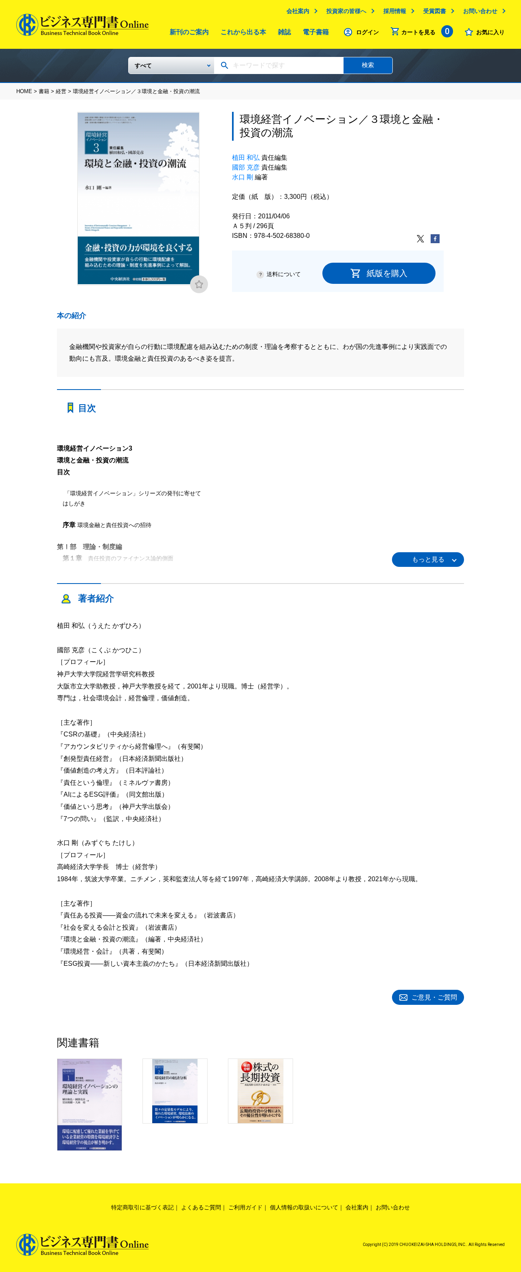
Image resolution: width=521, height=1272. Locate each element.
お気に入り (490, 32)
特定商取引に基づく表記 (142, 1207)
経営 (61, 91)
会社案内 (298, 11)
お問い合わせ (480, 11)
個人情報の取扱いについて (304, 1207)
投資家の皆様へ (346, 11)
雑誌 (284, 31)
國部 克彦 (246, 167)
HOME (24, 91)
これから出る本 (243, 31)
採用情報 (394, 11)
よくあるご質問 (201, 1207)
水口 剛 (242, 177)
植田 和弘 (246, 157)
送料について (284, 274)
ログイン (367, 32)
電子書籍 (316, 31)
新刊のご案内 (189, 31)
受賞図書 (434, 11)
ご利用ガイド (245, 1207)
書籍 (44, 91)
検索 (368, 64)
